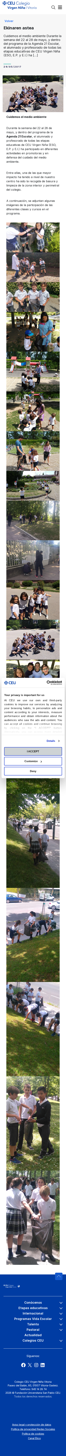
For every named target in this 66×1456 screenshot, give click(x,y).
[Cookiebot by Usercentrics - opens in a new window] (47, 682)
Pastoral (33, 1329)
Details (51, 740)
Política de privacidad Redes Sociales (33, 1429)
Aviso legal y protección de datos (31, 1424)
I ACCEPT (33, 751)
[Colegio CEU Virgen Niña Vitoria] (19, 7)
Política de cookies (33, 1433)
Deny (33, 771)
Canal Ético (34, 1438)
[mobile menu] (60, 8)
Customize (31, 761)
